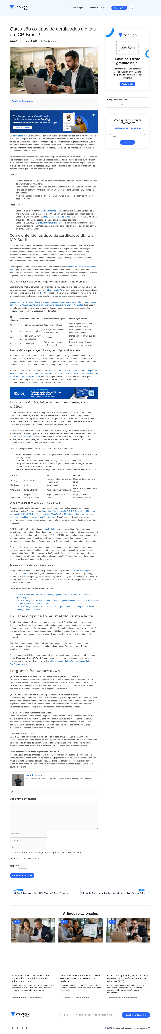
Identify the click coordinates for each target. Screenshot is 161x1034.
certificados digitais (21, 136)
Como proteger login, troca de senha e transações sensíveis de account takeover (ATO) (128, 978)
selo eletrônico (49, 529)
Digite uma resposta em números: (25, 858)
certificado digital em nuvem (25, 436)
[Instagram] (26, 1028)
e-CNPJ (39, 293)
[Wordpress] (12, 792)
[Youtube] (12, 1028)
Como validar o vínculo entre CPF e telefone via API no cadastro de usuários (80, 978)
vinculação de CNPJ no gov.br (56, 217)
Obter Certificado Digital (51, 211)
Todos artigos (77, 8)
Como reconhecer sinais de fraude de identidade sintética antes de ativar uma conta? (31, 978)
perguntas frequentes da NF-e (51, 223)
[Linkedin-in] (17, 1028)
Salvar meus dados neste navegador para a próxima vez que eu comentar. (46, 852)
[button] (133, 8)
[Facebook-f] (22, 1028)
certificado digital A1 (53, 290)
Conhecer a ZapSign (96, 8)
